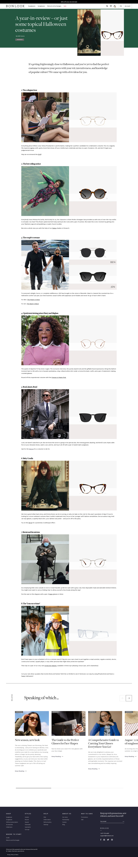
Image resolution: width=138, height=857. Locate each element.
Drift (39, 154)
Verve (30, 523)
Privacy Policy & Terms (12, 854)
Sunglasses (41, 6)
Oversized (27, 824)
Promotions (84, 817)
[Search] (107, 6)
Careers (64, 822)
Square (27, 822)
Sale (65, 6)
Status (54, 228)
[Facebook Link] (100, 840)
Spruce (31, 449)
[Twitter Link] (108, 840)
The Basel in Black (33, 304)
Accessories (9, 824)
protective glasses (51, 666)
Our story (65, 817)
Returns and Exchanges (12, 840)
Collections (9, 827)
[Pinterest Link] (112, 840)
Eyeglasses (31, 6)
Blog (63, 824)
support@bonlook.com (106, 835)
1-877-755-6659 (104, 833)
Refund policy (47, 822)
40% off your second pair (69, 2)
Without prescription (12, 822)
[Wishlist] (111, 6)
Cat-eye (27, 829)
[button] (123, 698)
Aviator (27, 817)
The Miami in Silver (33, 300)
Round (27, 819)
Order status (47, 819)
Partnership (65, 819)
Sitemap (46, 824)
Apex (51, 594)
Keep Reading (19, 771)
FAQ (45, 817)
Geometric (28, 827)
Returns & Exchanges (54, 6)
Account (127, 6)
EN (121, 6)
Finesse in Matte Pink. (59, 377)
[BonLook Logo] (15, 6)
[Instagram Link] (104, 840)
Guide (7, 837)
